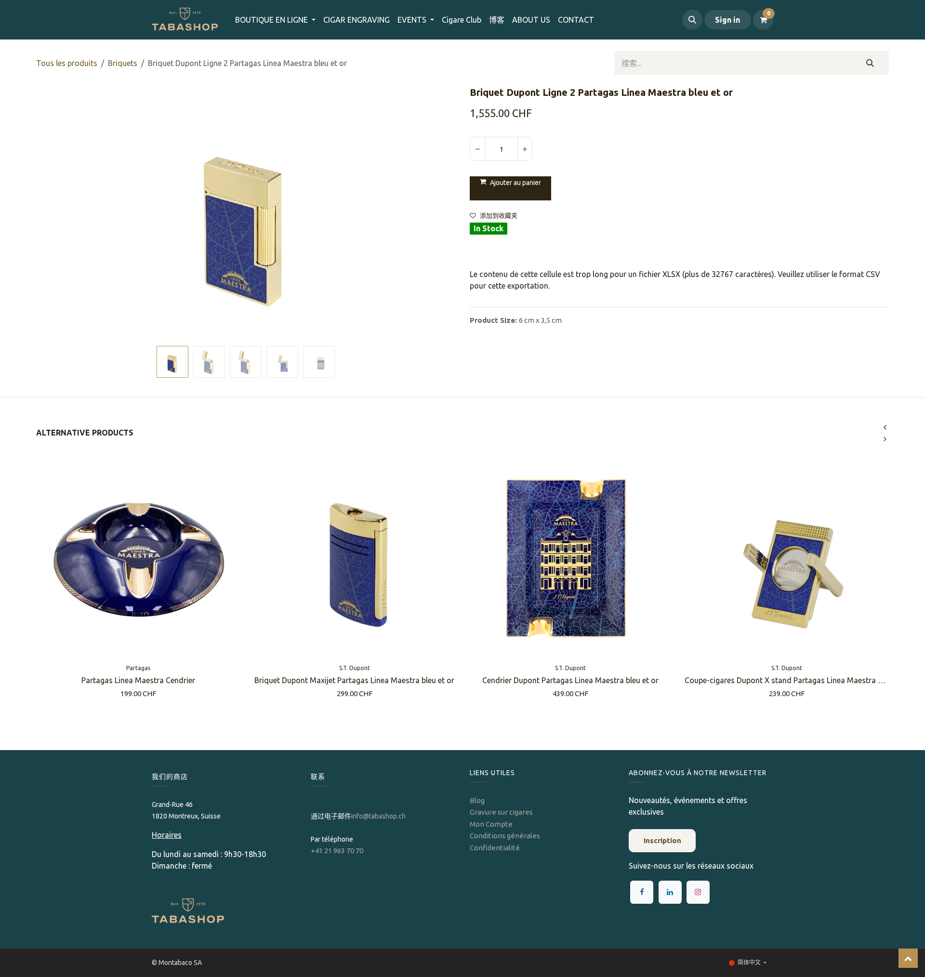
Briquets (122, 63)
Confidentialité (495, 848)
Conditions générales (505, 836)
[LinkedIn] (670, 892)
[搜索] (870, 63)
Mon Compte (491, 824)
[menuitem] (356, 19)
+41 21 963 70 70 (337, 850)
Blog (477, 800)
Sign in (727, 19)
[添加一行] (524, 148)
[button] (692, 20)
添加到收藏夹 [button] (498, 215)
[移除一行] (477, 148)
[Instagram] (698, 892)
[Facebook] (641, 892)
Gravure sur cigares (501, 812)
